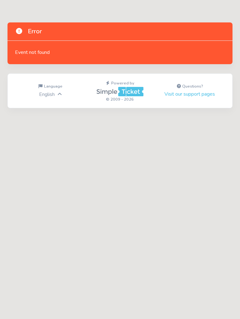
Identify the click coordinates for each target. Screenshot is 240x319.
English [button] (47, 94)
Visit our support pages (189, 94)
